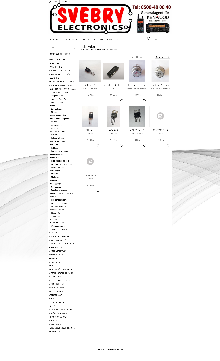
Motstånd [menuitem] (55, 180)
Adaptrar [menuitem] (54, 63)
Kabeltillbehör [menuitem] (57, 255)
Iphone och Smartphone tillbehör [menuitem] (63, 244)
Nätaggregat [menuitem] (56, 183)
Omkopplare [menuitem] (56, 187)
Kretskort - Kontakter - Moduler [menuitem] (63, 164)
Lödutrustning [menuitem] (57, 284)
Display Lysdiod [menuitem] (57, 109)
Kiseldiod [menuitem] (54, 144)
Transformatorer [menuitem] (57, 222)
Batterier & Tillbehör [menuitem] (60, 74)
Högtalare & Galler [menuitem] (58, 131)
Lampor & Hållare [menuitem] (58, 167)
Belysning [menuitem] (54, 78)
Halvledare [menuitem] (55, 128)
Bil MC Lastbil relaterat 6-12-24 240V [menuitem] (63, 81)
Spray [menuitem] (52, 306)
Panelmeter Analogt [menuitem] (59, 190)
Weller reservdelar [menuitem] (58, 226)
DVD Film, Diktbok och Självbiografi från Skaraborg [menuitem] (63, 89)
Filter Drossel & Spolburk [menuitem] (60, 118)
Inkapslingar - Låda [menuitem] (59, 240)
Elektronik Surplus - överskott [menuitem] (63, 92)
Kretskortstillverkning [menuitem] (61, 273)
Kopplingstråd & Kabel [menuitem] (60, 161)
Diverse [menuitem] (54, 112)
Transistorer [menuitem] (56, 216)
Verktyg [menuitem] (54, 320)
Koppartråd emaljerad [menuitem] (61, 269)
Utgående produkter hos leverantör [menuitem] (63, 328)
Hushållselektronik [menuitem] (59, 236)
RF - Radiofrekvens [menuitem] (58, 206)
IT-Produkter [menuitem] (56, 247)
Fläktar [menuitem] (54, 122)
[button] (150, 39)
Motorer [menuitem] (54, 174)
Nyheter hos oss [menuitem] (57, 59)
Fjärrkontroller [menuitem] (56, 125)
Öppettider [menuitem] (98, 39)
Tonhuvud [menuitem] (55, 219)
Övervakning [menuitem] (56, 324)
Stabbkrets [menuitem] (55, 213)
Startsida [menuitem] (53, 39)
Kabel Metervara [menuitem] (58, 251)
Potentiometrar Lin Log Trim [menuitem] (62, 193)
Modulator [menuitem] (55, 177)
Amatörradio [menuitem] (56, 67)
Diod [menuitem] (53, 105)
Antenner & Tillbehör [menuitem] (60, 70)
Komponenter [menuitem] (56, 262)
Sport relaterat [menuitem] (57, 302)
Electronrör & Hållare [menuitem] (59, 115)
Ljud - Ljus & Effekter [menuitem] (60, 280)
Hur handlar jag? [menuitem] (70, 39)
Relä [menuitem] (52, 298)
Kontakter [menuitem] (55, 157)
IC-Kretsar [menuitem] (55, 135)
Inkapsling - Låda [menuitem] (58, 141)
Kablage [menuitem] (54, 148)
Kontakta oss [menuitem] (113, 39)
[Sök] (74, 48)
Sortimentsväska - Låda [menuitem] (61, 309)
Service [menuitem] (85, 39)
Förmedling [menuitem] (55, 331)
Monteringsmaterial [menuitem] (60, 287)
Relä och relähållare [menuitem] (59, 200)
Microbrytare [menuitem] (56, 170)
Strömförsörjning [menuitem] (59, 313)
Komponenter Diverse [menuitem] (59, 151)
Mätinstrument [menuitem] (57, 291)
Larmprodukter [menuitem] (57, 276)
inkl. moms (65, 53)
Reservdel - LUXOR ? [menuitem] (59, 203)
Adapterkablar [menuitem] (57, 96)
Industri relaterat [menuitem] (57, 138)
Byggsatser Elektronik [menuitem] (61, 85)
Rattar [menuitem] (53, 196)
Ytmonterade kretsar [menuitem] (59, 229)
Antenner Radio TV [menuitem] (58, 99)
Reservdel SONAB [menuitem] (58, 209)
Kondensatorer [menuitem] (57, 154)
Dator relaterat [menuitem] (57, 102)
